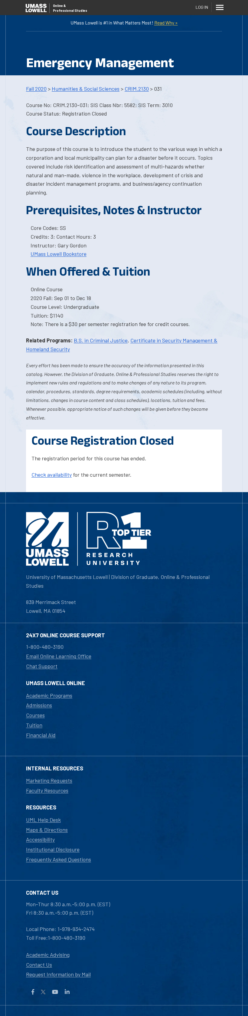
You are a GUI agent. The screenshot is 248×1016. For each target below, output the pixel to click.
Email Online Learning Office (58, 656)
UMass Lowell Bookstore (58, 253)
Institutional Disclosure (53, 849)
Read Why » (166, 22)
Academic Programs (49, 695)
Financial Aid (41, 735)
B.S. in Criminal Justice (101, 340)
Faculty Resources (47, 790)
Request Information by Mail (58, 974)
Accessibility (40, 839)
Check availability (51, 474)
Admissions (39, 705)
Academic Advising (48, 954)
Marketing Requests (49, 780)
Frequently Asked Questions (58, 859)
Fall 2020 (36, 88)
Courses (35, 715)
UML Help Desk (43, 819)
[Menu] (219, 7)
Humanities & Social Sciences (85, 88)
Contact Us (39, 964)
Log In (202, 7)
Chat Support (41, 666)
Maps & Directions (47, 829)
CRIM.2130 (137, 88)
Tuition (34, 725)
